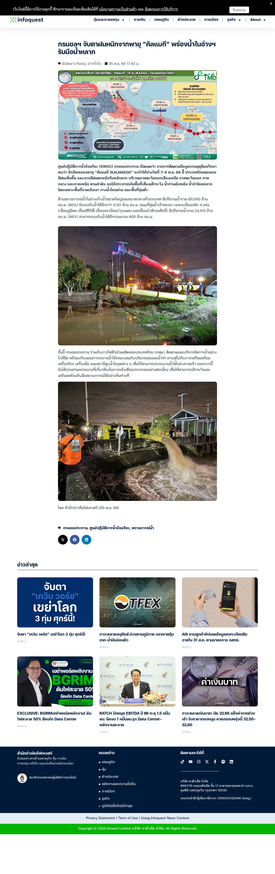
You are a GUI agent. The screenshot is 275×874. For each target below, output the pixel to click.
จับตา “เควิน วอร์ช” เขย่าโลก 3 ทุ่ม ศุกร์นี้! (51, 634)
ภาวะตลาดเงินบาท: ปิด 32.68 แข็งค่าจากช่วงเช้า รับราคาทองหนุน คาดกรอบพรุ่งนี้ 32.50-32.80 (219, 719)
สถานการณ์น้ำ (143, 528)
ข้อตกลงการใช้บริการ (161, 9)
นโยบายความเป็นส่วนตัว (118, 9)
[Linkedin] (231, 762)
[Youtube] (190, 762)
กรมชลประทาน (75, 528)
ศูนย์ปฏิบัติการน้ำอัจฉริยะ (110, 528)
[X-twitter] (207, 762)
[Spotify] (223, 762)
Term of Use (128, 818)
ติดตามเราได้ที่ (192, 753)
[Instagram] (199, 762)
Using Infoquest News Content (165, 818)
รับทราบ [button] (239, 10)
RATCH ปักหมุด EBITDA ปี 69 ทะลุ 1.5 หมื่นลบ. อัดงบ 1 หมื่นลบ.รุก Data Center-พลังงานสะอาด (134, 719)
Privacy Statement (100, 818)
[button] (63, 540)
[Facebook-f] (215, 762)
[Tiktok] (182, 762)
